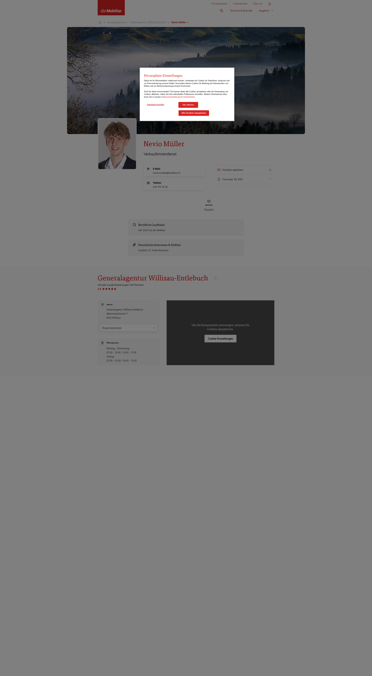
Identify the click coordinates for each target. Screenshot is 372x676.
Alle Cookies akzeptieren (193, 113)
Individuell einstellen (155, 104)
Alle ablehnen (188, 105)
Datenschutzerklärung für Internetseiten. (178, 97)
